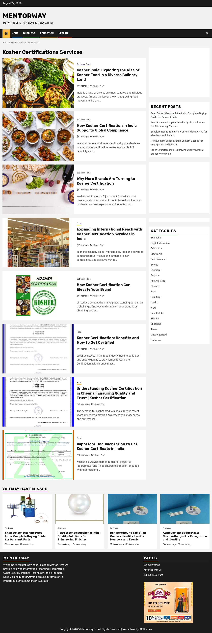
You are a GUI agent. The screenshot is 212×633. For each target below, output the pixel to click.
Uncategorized (159, 334)
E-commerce (56, 568)
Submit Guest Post (153, 575)
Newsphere (128, 629)
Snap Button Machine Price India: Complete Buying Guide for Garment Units (25, 536)
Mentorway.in (27, 576)
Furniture (155, 296)
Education (47, 33)
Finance (155, 286)
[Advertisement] (179, 72)
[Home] (6, 33)
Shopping (156, 323)
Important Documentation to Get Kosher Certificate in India (107, 446)
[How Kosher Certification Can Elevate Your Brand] (38, 295)
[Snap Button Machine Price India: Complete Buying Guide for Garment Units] (27, 509)
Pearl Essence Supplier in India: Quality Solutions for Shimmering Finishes (79, 536)
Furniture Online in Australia (32, 580)
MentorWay (24, 16)
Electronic (156, 253)
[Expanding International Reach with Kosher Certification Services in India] (38, 242)
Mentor (53, 564)
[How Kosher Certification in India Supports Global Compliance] (38, 136)
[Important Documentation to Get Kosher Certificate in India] (38, 455)
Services (155, 318)
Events (154, 264)
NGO (153, 307)
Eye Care (155, 269)
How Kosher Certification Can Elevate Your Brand (104, 287)
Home (15, 33)
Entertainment (158, 259)
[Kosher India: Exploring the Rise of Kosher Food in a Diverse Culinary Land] (38, 83)
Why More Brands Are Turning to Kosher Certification (106, 181)
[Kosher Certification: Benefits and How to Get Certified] (38, 348)
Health (63, 33)
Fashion (155, 275)
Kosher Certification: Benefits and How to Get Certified (108, 340)
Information (30, 568)
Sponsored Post (152, 564)
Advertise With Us (152, 569)
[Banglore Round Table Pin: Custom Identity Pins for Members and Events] (132, 509)
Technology (37, 572)
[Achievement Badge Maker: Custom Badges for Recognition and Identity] (185, 509)
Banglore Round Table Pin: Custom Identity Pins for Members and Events (128, 536)
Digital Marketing (160, 242)
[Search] (207, 33)
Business (29, 33)
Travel (154, 329)
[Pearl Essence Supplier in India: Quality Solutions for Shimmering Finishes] (80, 509)
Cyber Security (11, 572)
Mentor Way (98, 86)
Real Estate (157, 313)
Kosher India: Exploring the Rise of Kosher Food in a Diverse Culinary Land (108, 75)
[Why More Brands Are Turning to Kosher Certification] (38, 189)
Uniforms (156, 339)
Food (88, 64)
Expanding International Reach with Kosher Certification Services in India (109, 234)
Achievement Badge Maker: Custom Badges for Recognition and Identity (185, 536)
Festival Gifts (158, 280)
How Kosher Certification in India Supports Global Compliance (107, 128)
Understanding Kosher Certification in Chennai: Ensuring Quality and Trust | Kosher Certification (109, 393)
